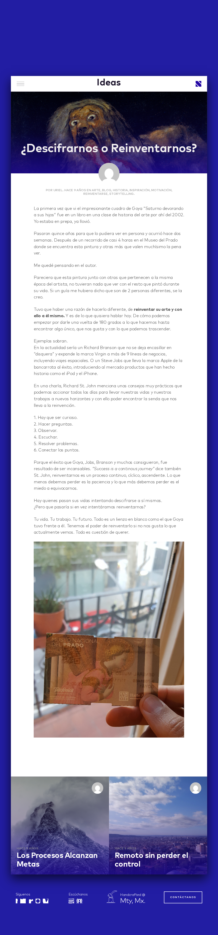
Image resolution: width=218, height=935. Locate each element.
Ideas (109, 82)
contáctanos (183, 897)
